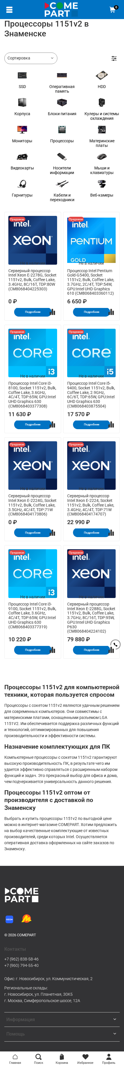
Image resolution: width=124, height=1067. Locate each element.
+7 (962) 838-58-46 (21, 959)
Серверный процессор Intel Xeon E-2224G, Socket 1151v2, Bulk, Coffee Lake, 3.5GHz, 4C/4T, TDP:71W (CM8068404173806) (32, 505)
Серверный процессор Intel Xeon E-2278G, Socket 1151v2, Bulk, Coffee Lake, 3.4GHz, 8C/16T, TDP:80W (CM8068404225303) (32, 279)
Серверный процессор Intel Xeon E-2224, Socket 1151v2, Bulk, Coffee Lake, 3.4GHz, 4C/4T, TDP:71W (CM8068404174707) (90, 505)
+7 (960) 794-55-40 (21, 965)
